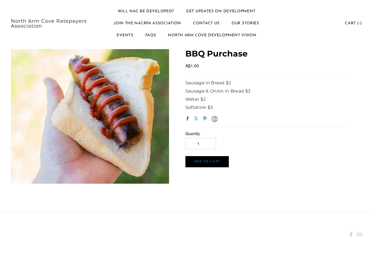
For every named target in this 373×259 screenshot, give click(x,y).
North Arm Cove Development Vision (212, 35)
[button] (207, 161)
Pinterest (206, 119)
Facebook (188, 119)
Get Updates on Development (220, 11)
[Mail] (359, 234)
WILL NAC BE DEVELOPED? (146, 11)
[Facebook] (351, 234)
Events (125, 35)
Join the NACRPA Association (147, 23)
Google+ (214, 119)
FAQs (150, 35)
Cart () (353, 23)
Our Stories (245, 23)
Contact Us (206, 23)
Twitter (197, 119)
